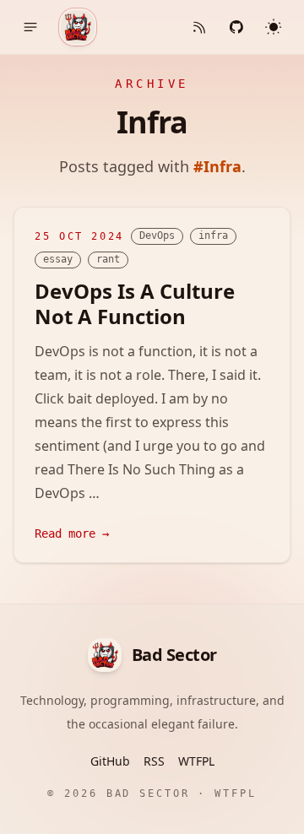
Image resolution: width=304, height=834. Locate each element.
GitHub (110, 761)
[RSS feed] (199, 27)
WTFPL (196, 761)
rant (108, 259)
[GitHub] (236, 27)
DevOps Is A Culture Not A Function (135, 304)
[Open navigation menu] (30, 27)
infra (213, 235)
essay (58, 259)
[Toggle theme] (273, 27)
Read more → (72, 533)
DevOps (157, 235)
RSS (154, 761)
